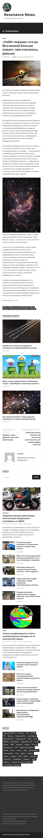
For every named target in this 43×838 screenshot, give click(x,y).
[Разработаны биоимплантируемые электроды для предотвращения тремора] (21, 343)
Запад (29, 739)
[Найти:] (21, 477)
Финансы (5, 513)
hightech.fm (14, 300)
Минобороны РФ (27, 742)
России (12, 750)
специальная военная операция (21, 762)
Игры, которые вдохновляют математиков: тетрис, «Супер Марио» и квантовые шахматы (20, 382)
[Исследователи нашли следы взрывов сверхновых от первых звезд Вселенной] (21, 414)
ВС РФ (33, 733)
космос (5, 309)
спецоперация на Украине (12, 765)
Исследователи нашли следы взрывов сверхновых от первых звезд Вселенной (19, 418)
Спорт (4, 630)
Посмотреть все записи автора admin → (26, 459)
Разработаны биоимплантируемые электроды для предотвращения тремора (19, 347)
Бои (27, 733)
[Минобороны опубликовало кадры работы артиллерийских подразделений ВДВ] (8, 717)
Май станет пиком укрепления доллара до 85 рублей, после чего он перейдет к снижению (28, 558)
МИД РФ (6, 742)
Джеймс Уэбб (12, 307)
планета (33, 309)
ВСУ (5, 736)
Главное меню (11, 31)
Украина (30, 753)
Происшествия (8, 747)
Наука (4, 38)
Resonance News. (20, 14)
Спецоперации (8, 753)
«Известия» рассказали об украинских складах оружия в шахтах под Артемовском (28, 690)
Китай (35, 739)
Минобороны (15, 742)
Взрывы (10, 736)
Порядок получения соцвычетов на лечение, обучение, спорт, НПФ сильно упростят (28, 595)
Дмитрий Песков (9, 739)
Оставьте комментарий (25, 57)
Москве (6, 744)
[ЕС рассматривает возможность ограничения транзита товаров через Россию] (8, 549)
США (25, 750)
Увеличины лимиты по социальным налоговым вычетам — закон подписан (27, 569)
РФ (16, 747)
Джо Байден (32, 736)
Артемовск (20, 733)
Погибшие (19, 744)
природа (6, 762)
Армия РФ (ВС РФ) (9, 733)
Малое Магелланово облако (19, 309)
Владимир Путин (21, 736)
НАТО (12, 744)
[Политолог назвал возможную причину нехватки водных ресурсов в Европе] (8, 681)
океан (34, 759)
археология (7, 759)
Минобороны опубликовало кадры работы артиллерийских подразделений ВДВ (27, 713)
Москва (36, 742)
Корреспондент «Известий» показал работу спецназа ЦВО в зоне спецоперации (28, 701)
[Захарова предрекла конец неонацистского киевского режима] (8, 669)
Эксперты (33, 756)
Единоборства (21, 739)
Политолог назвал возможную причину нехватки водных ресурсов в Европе (28, 677)
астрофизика (17, 759)
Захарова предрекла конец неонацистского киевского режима (27, 665)
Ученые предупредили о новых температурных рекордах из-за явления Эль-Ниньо (18, 636)
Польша (34, 744)
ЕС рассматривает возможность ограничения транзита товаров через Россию (27, 545)
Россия (19, 750)
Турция (23, 753)
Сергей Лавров (33, 750)
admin (14, 57)
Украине (6, 756)
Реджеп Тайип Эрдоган (26, 747)
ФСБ (19, 756)
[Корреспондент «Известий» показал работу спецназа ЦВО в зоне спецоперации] (8, 706)
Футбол (26, 756)
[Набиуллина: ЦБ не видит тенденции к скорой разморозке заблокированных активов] (8, 586)
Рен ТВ (6, 750)
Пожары (27, 744)
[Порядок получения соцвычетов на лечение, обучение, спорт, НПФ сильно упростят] (8, 599)
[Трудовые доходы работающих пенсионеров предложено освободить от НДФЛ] (21, 511)
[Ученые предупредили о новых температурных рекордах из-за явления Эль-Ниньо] (21, 629)
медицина (26, 759)
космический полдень (26, 307)
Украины (13, 756)
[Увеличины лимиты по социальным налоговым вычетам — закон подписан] (8, 574)
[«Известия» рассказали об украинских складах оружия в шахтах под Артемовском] (8, 694)
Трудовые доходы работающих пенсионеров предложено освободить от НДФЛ (18, 518)
